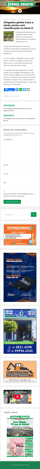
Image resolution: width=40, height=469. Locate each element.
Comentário (8, 139)
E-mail (6, 174)
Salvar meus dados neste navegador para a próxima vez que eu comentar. (19, 195)
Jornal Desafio (26, 19)
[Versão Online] (20, 436)
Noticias (16, 96)
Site (5, 183)
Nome (6, 165)
